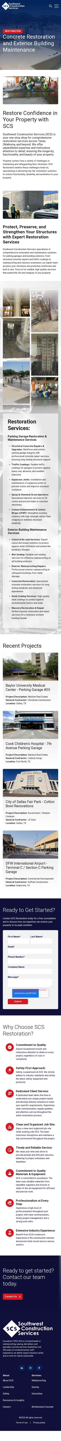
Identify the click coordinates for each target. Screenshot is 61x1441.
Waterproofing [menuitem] (39, 1380)
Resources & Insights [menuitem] (13, 1400)
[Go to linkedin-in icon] (22, 1368)
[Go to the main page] (13, 6)
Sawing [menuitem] (35, 1387)
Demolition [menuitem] (37, 1393)
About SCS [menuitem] (8, 1380)
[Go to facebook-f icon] (39, 1368)
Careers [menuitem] (7, 1407)
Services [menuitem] (36, 1375)
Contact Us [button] (11, 1296)
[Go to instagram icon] (30, 1368)
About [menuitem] (6, 1375)
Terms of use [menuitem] (22, 1422)
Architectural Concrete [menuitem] (42, 1407)
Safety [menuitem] (6, 1393)
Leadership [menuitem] (8, 1387)
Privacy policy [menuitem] (39, 1422)
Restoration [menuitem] (38, 1400)
